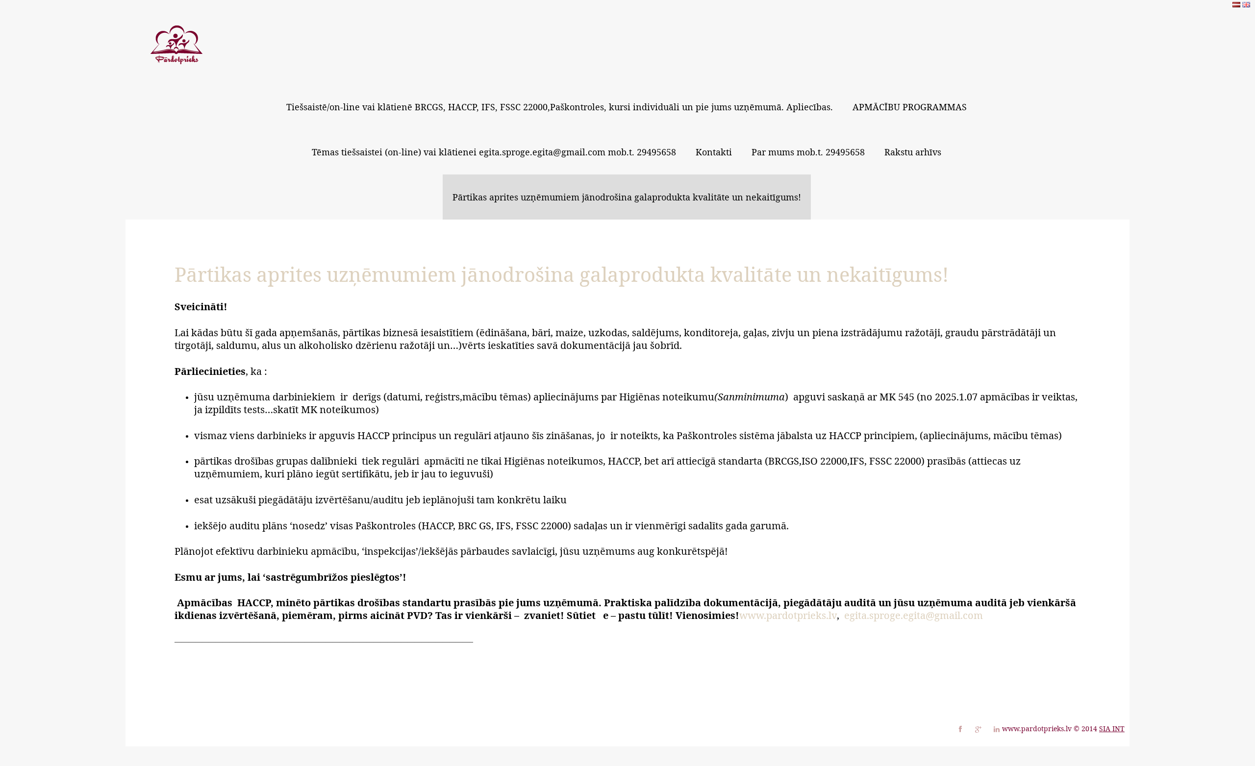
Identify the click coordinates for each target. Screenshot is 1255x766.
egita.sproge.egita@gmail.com (913, 615)
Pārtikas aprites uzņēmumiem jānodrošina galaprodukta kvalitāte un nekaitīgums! (626, 197)
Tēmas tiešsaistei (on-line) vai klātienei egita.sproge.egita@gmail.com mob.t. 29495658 (494, 152)
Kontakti (714, 152)
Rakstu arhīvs (912, 152)
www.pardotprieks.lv (788, 615)
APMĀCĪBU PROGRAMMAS (910, 107)
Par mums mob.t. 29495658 (808, 152)
